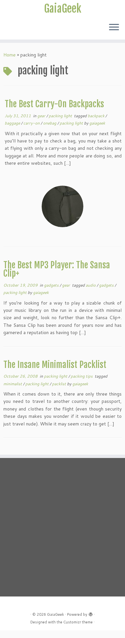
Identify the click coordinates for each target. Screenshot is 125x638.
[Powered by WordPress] (90, 613)
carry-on (32, 123)
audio (91, 285)
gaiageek (97, 123)
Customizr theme (78, 622)
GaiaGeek (62, 9)
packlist (59, 384)
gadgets (52, 285)
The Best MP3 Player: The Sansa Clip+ (56, 269)
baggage (13, 123)
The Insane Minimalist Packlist (54, 364)
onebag (50, 123)
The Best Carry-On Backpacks (54, 104)
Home (9, 54)
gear (41, 116)
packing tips (82, 376)
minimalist (13, 384)
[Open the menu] (114, 28)
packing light (61, 116)
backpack (96, 116)
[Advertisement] (62, 527)
